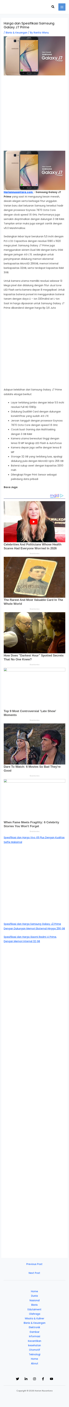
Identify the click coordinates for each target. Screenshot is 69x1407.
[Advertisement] (34, 114)
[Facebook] (43, 1378)
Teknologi (34, 1354)
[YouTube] (51, 1378)
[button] (53, 7)
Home (34, 1291)
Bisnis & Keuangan (16, 32)
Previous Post (34, 1264)
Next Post (34, 1273)
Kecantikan (34, 1341)
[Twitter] (17, 1378)
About (34, 1363)
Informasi (34, 1336)
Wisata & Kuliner (34, 1318)
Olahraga (34, 1314)
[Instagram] (34, 1378)
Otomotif (34, 1350)
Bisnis (34, 1305)
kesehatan (34, 1345)
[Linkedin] (26, 1378)
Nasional (35, 1300)
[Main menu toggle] (62, 7)
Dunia (34, 1296)
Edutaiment (34, 1309)
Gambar (34, 1332)
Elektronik (34, 1327)
